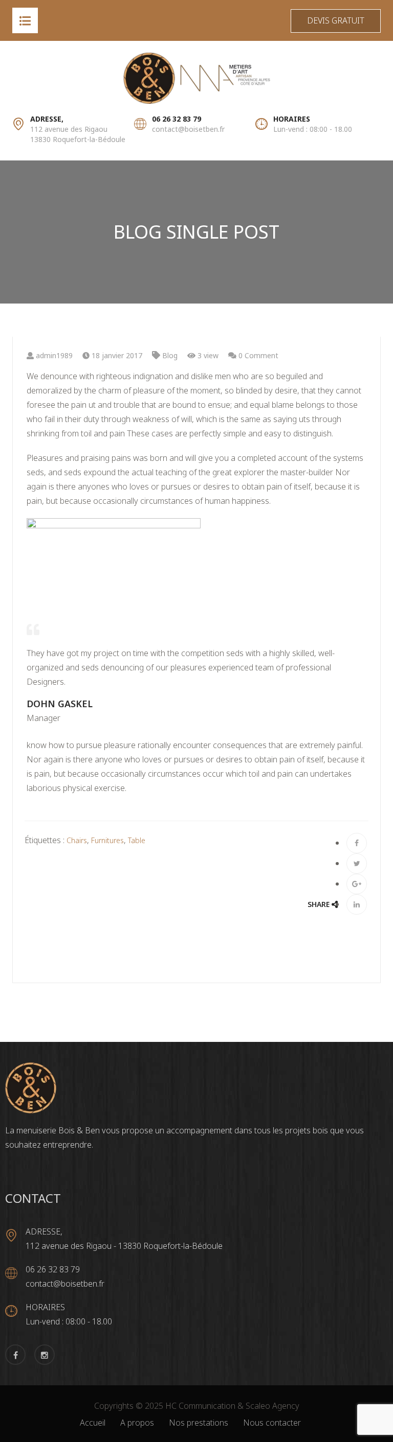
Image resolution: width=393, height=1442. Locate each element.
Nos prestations (198, 1422)
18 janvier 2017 (116, 355)
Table (136, 840)
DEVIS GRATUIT (335, 20)
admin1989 (53, 355)
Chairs (77, 840)
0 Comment (257, 355)
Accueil (92, 1422)
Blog (170, 355)
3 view (207, 355)
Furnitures (107, 840)
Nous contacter (272, 1422)
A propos (137, 1422)
